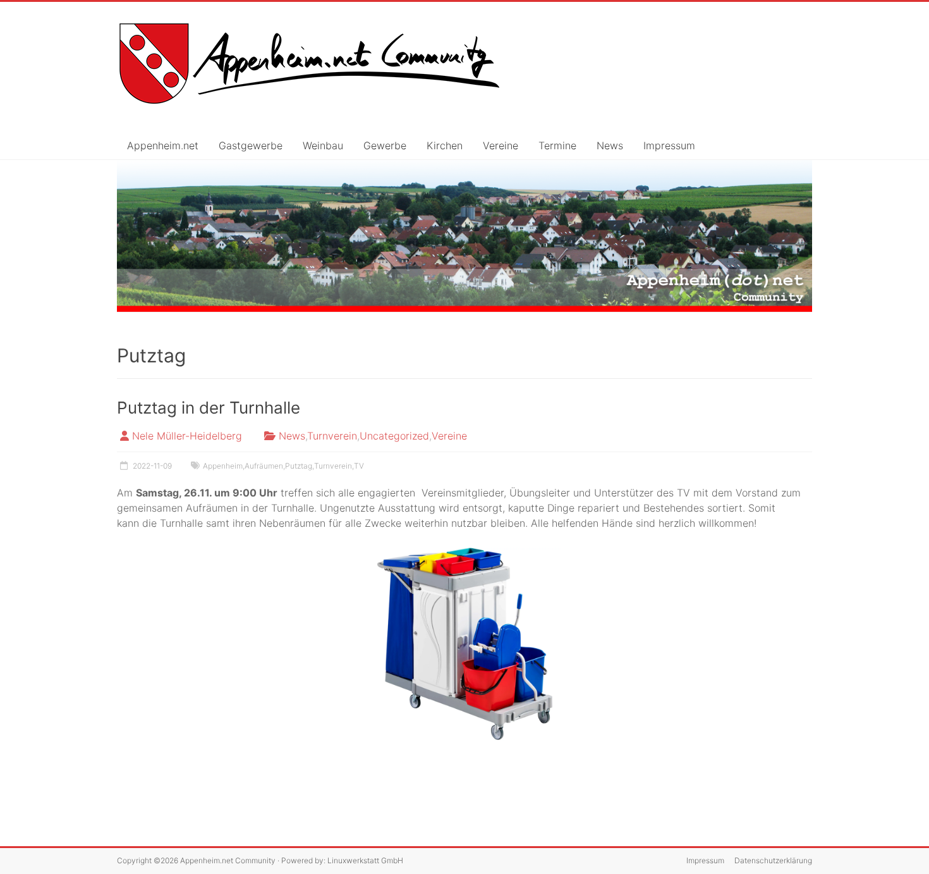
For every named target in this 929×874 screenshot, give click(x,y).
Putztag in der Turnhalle (208, 407)
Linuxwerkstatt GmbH (365, 860)
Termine (557, 145)
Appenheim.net (162, 145)
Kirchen (445, 145)
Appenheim (223, 466)
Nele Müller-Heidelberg (187, 435)
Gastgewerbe (250, 145)
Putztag (298, 466)
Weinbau (323, 145)
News (610, 145)
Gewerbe (384, 145)
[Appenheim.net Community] (464, 236)
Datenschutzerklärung (773, 860)
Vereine (500, 145)
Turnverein (332, 435)
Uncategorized (394, 435)
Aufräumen (264, 466)
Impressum (669, 145)
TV (359, 466)
